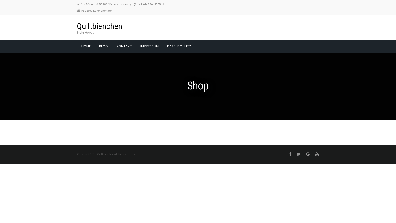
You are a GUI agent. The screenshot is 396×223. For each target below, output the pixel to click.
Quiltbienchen (99, 26)
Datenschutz (179, 46)
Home (86, 46)
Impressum (149, 46)
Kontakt (124, 46)
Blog (103, 46)
